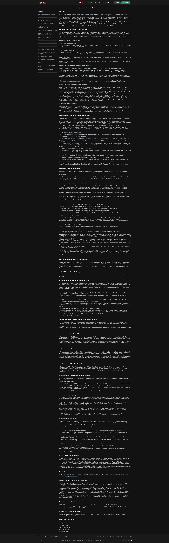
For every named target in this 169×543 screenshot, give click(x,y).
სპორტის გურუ (88, 2)
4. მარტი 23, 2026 (63, 525)
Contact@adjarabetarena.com (71, 247)
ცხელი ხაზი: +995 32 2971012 (66, 540)
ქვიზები (103, 2)
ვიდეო (109, 2)
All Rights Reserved (100, 540)
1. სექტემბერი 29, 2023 (65, 531)
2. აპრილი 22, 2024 (64, 529)
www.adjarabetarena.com (73, 17)
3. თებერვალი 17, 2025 (64, 527)
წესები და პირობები (67, 178)
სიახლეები (96, 2)
